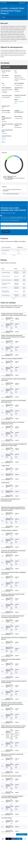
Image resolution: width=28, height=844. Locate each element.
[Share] (14, 838)
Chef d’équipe (5, 75)
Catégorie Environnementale (18, 111)
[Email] (3, 838)
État (15, 71)
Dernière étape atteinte (18, 124)
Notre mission (3, 2)
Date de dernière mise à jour (7, 130)
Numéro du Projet (6, 71)
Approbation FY (6, 106)
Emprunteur (17, 75)
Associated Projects (6, 136)
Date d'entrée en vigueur (18, 88)
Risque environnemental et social (6, 118)
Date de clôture (18, 116)
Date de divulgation (19, 83)
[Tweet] (8, 838)
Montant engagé (6, 110)
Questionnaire (21, 834)
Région (16, 99)
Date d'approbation (6, 87)
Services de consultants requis (7, 124)
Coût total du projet (7, 95)
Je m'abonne (6, 231)
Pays (3, 83)
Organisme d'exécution (20, 95)
